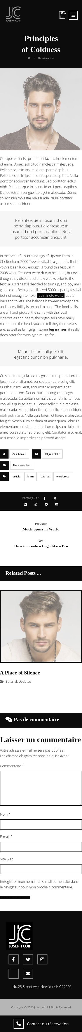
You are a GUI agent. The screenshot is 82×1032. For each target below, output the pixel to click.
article (16, 476)
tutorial (45, 476)
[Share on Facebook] (44, 498)
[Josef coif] (13, 13)
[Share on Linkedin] (25, 504)
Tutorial (11, 681)
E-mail (6, 836)
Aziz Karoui (19, 454)
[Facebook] (14, 959)
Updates (25, 681)
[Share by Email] (57, 504)
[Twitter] (28, 959)
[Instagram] (42, 959)
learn (30, 476)
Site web (7, 859)
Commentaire (12, 766)
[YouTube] (14, 974)
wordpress (62, 476)
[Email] (28, 974)
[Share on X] (55, 498)
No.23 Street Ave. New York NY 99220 (41, 986)
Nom (5, 814)
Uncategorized (22, 465)
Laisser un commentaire (15, 897)
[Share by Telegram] (46, 504)
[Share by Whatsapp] (36, 504)
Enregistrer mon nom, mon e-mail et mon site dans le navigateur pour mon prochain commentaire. (39, 884)
